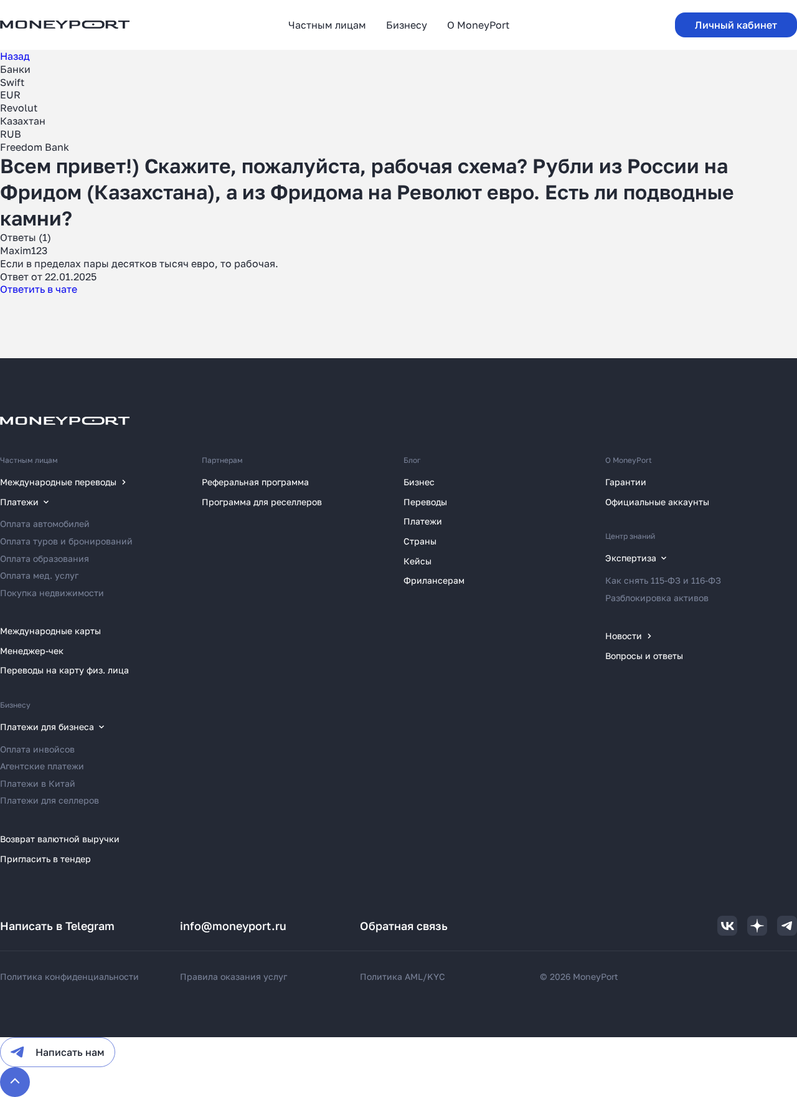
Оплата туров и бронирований (66, 541)
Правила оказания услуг (233, 976)
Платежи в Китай (37, 783)
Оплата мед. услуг (39, 575)
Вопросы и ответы (644, 655)
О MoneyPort (628, 460)
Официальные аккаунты (657, 501)
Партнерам (222, 460)
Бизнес (419, 482)
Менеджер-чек (32, 650)
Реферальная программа (255, 482)
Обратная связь (404, 926)
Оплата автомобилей (45, 523)
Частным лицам (29, 460)
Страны (419, 541)
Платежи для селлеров (49, 800)
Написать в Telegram (57, 926)
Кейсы (417, 561)
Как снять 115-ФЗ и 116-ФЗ (663, 580)
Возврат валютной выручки (60, 838)
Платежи (422, 521)
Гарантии (625, 482)
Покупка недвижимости (52, 592)
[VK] (727, 926)
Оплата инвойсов (37, 749)
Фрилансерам (434, 580)
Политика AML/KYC (402, 976)
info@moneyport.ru (233, 926)
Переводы (425, 501)
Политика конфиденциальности (69, 976)
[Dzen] (757, 926)
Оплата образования (44, 558)
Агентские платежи (42, 766)
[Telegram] (787, 926)
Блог (412, 460)
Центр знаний (630, 536)
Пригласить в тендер (45, 858)
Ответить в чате (38, 289)
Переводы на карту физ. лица (64, 670)
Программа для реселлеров (262, 501)
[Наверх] (15, 1082)
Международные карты (50, 630)
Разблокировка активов (657, 597)
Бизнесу (15, 705)
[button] (736, 25)
